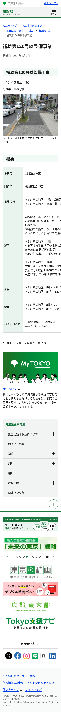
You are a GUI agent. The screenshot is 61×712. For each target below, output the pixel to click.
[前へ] (7, 556)
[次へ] (53, 556)
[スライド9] (40, 557)
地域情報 (13, 483)
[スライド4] (24, 557)
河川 (11, 463)
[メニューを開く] (54, 12)
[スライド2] (17, 557)
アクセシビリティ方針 (40, 683)
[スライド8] (36, 557)
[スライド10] (43, 557)
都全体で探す (51, 3)
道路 (11, 454)
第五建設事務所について (23, 434)
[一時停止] (47, 556)
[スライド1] (14, 557)
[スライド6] (30, 557)
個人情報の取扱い (14, 683)
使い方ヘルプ (11, 689)
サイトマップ (33, 689)
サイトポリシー (31, 676)
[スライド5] (27, 557)
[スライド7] (33, 557)
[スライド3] (20, 557)
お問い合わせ (11, 676)
